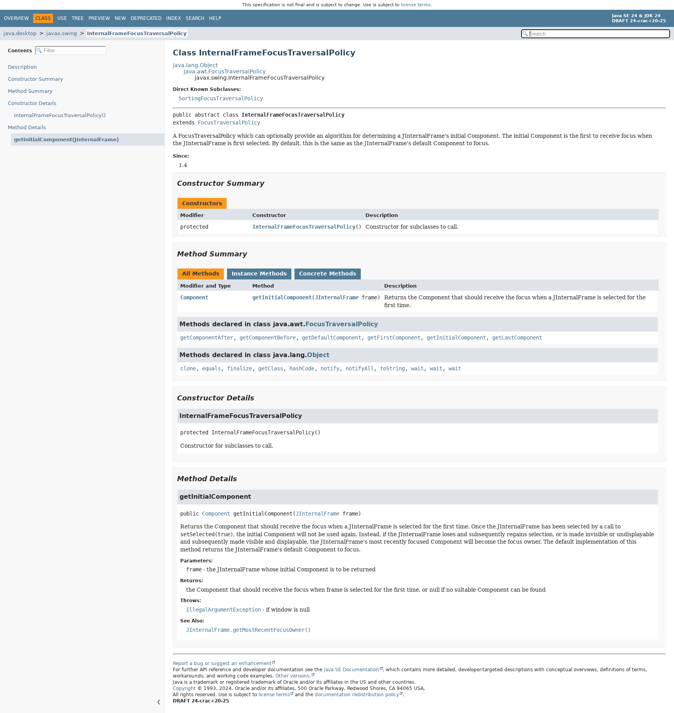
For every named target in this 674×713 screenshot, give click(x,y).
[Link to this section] (270, 183)
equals (211, 368)
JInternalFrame (336, 297)
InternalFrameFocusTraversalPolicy (136, 33)
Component (194, 297)
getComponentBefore (267, 337)
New (120, 18)
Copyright (184, 688)
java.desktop (20, 33)
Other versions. (293, 676)
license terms (416, 4)
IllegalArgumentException (223, 609)
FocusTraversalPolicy (229, 122)
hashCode (301, 368)
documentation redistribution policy (357, 694)
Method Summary (30, 91)
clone (188, 368)
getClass (270, 368)
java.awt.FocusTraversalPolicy (225, 71)
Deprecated (146, 18)
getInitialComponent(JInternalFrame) (66, 139)
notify (330, 368)
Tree (78, 18)
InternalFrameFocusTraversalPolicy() (60, 115)
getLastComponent (517, 337)
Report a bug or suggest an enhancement (222, 663)
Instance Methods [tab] (259, 273)
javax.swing (61, 33)
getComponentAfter (206, 337)
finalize (239, 368)
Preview (99, 18)
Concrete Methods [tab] (327, 273)
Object (318, 355)
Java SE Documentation (351, 669)
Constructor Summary (35, 79)
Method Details (27, 127)
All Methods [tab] (200, 273)
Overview (16, 18)
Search (195, 18)
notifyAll (360, 368)
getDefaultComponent (331, 337)
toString (392, 368)
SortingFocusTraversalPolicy (221, 98)
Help (215, 18)
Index (173, 18)
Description (22, 67)
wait (417, 368)
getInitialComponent (282, 297)
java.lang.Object (195, 65)
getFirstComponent (393, 337)
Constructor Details (32, 103)
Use (62, 18)
